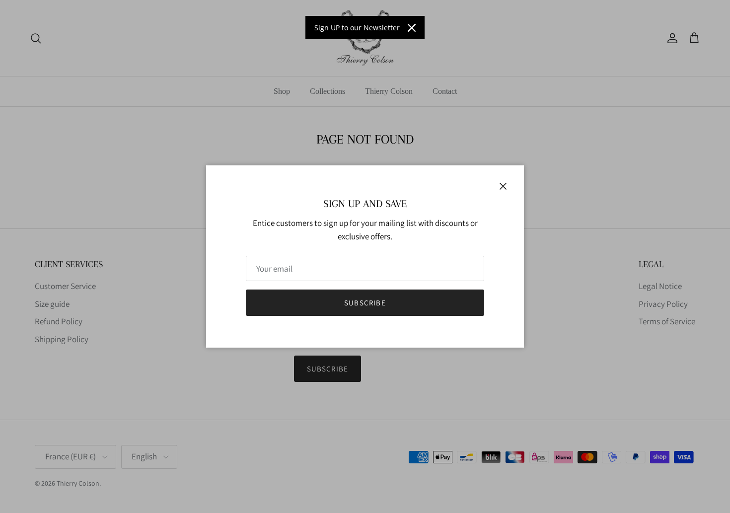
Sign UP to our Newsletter (357, 27)
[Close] (412, 28)
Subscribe (365, 302)
